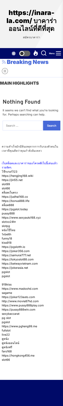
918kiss (7, 284)
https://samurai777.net (16, 255)
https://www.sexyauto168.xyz (21, 217)
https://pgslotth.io (13, 247)
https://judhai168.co (15, 196)
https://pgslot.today (15, 209)
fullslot (6, 330)
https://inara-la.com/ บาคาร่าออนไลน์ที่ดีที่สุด (31, 20)
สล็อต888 (8, 205)
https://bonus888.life (15, 201)
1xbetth (6, 234)
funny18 (7, 238)
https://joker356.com (16, 251)
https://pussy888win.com (18, 309)
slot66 (6, 188)
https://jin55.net (12, 180)
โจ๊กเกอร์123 (9, 171)
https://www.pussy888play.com (23, 305)
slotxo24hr (9, 221)
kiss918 (7, 242)
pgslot (6, 272)
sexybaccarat (10, 313)
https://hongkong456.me (18, 355)
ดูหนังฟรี (7, 347)
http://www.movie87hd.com (20, 301)
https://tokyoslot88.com (18, 259)
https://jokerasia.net (15, 267)
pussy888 (8, 213)
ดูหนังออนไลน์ (10, 343)
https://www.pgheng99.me (19, 326)
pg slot (6, 318)
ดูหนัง (5, 339)
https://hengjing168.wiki (17, 175)
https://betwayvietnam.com (20, 263)
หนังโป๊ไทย (8, 230)
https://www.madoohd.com (20, 288)
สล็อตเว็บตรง (10, 192)
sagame (7, 293)
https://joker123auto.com (18, 297)
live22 (6, 334)
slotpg (6, 226)
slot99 (6, 184)
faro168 (7, 351)
